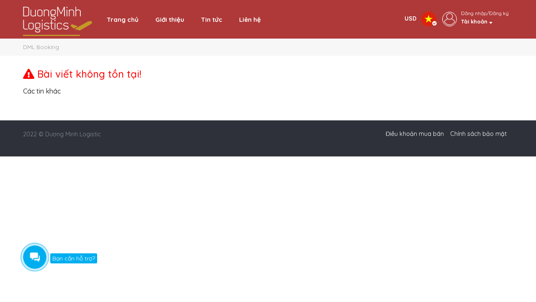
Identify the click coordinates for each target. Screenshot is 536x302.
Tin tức (211, 19)
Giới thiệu (169, 19)
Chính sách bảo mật (478, 134)
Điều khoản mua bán (415, 134)
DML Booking (41, 47)
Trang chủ (123, 19)
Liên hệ (250, 19)
